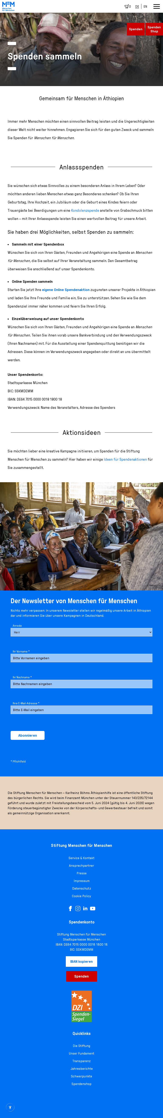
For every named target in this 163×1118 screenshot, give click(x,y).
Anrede (17, 625)
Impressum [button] (82, 881)
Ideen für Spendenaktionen (125, 459)
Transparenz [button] (82, 1061)
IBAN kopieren (81, 961)
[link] (8, 6)
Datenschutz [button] (81, 888)
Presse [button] (82, 873)
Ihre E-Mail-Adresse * (26, 703)
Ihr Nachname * (22, 677)
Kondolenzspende (85, 210)
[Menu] (156, 6)
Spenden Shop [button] (154, 29)
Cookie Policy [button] (81, 896)
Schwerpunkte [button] (81, 1076)
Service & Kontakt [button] (81, 858)
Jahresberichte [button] (81, 1068)
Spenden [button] (135, 29)
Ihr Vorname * (21, 651)
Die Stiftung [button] (81, 1046)
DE (137, 6)
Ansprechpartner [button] (81, 865)
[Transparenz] (81, 1006)
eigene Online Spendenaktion (66, 289)
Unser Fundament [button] (81, 1053)
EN (145, 6)
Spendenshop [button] (81, 1084)
